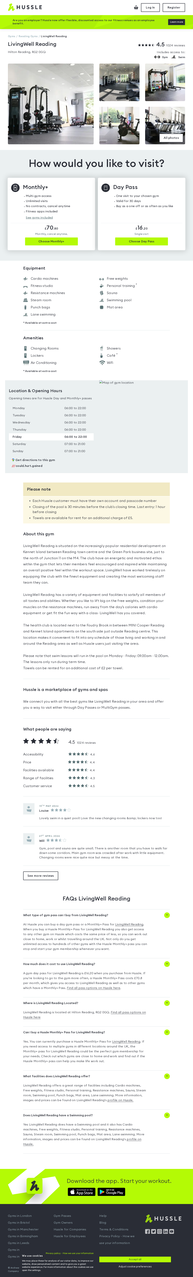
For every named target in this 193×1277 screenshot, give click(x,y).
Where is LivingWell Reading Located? (50, 1003)
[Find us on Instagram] (159, 1232)
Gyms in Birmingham (23, 1236)
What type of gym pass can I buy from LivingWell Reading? (65, 915)
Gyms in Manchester (23, 1229)
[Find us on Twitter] (153, 1232)
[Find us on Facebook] (147, 1232)
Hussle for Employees (70, 1236)
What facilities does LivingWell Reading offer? (56, 1076)
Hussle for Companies (70, 1229)
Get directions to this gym (35, 460)
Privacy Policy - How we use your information (117, 1240)
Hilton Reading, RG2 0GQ (27, 52)
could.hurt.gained (27, 465)
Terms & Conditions (113, 1229)
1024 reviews (170, 45)
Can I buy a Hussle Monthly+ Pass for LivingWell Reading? (64, 1032)
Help (103, 1215)
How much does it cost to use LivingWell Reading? (59, 964)
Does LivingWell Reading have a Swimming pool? (58, 1115)
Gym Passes (62, 1215)
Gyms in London (20, 1215)
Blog (102, 1222)
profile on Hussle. (120, 1100)
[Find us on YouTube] (171, 1232)
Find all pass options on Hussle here (93, 988)
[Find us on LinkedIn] (165, 1232)
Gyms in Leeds (18, 1243)
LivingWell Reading (129, 924)
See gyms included (39, 217)
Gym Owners (63, 1222)
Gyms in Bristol (19, 1222)
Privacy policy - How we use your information (70, 1253)
